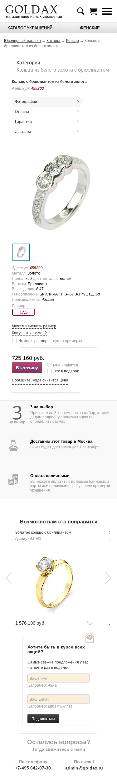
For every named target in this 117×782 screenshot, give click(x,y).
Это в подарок (66, 371)
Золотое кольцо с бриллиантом (43, 532)
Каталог (53, 40)
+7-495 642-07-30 (33, 767)
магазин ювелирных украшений (33, 16)
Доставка (23, 131)
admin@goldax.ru (84, 767)
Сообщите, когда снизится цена (40, 380)
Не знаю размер (50, 341)
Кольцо (72, 40)
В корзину (27, 367)
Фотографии (26, 101)
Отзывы (22, 111)
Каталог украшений (29, 28)
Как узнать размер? (29, 333)
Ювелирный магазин (22, 40)
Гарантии (23, 121)
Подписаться (43, 718)
